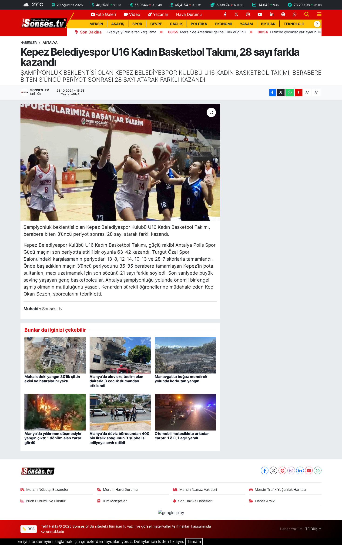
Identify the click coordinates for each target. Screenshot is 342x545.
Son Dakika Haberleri (195, 501)
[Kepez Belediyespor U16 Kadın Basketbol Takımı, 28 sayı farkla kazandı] (120, 162)
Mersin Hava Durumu (120, 490)
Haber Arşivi (265, 501)
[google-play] (171, 512)
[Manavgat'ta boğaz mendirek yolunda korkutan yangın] (185, 355)
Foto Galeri (106, 14)
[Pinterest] (282, 470)
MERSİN (96, 24)
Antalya (50, 42)
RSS (31, 529)
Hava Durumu (189, 14)
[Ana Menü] (317, 15)
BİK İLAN (268, 24)
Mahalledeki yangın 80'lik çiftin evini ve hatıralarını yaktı (52, 378)
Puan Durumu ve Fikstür (46, 501)
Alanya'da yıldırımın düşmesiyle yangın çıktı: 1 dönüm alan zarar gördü (52, 438)
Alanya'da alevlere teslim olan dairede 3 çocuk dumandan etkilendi (116, 381)
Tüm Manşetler (114, 501)
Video (134, 14)
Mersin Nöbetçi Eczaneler (47, 490)
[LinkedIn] (300, 470)
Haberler (28, 42)
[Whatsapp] (318, 470)
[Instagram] (291, 470)
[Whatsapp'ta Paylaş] (289, 92)
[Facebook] (264, 470)
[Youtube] (309, 470)
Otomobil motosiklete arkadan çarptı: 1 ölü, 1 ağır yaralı (182, 435)
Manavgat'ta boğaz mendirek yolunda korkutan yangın (181, 378)
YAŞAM (246, 24)
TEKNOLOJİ (294, 24)
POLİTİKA (199, 24)
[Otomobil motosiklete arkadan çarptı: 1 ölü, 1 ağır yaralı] (185, 412)
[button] (317, 24)
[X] (273, 470)
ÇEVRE (156, 24)
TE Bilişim (313, 529)
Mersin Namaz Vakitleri (198, 490)
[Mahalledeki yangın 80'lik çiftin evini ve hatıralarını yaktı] (55, 355)
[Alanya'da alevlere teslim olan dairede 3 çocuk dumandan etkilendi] (120, 355)
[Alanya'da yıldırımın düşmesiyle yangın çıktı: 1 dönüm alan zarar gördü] (55, 412)
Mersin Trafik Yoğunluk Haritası (280, 490)
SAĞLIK (176, 24)
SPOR (137, 24)
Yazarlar (160, 14)
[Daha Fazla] (298, 92)
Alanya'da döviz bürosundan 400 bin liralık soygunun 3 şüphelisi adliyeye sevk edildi (119, 438)
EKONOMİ (223, 24)
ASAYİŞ (117, 24)
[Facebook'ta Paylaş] (272, 92)
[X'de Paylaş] (281, 92)
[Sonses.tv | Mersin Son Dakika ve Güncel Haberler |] (43, 22)
